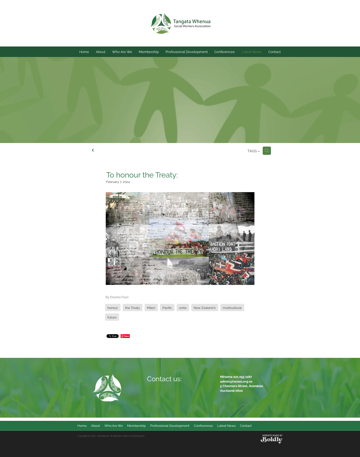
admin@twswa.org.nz (236, 381)
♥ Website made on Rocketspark (127, 435)
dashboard (103, 435)
